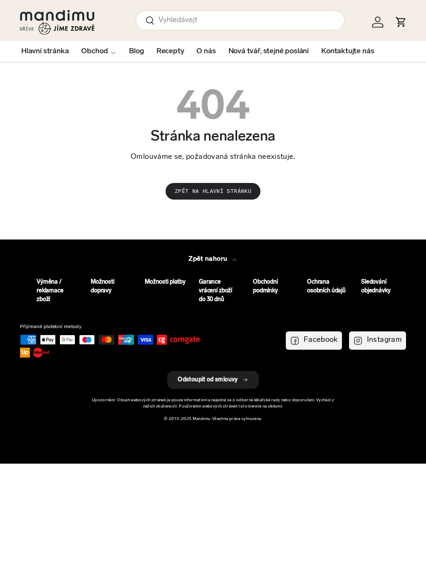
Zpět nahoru (208, 259)
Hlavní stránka (45, 51)
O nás (205, 51)
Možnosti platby (165, 282)
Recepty (170, 51)
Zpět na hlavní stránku (213, 191)
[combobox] (240, 20)
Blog (136, 51)
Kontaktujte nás (347, 51)
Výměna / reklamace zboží (50, 291)
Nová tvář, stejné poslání (268, 51)
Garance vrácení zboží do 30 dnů (215, 291)
